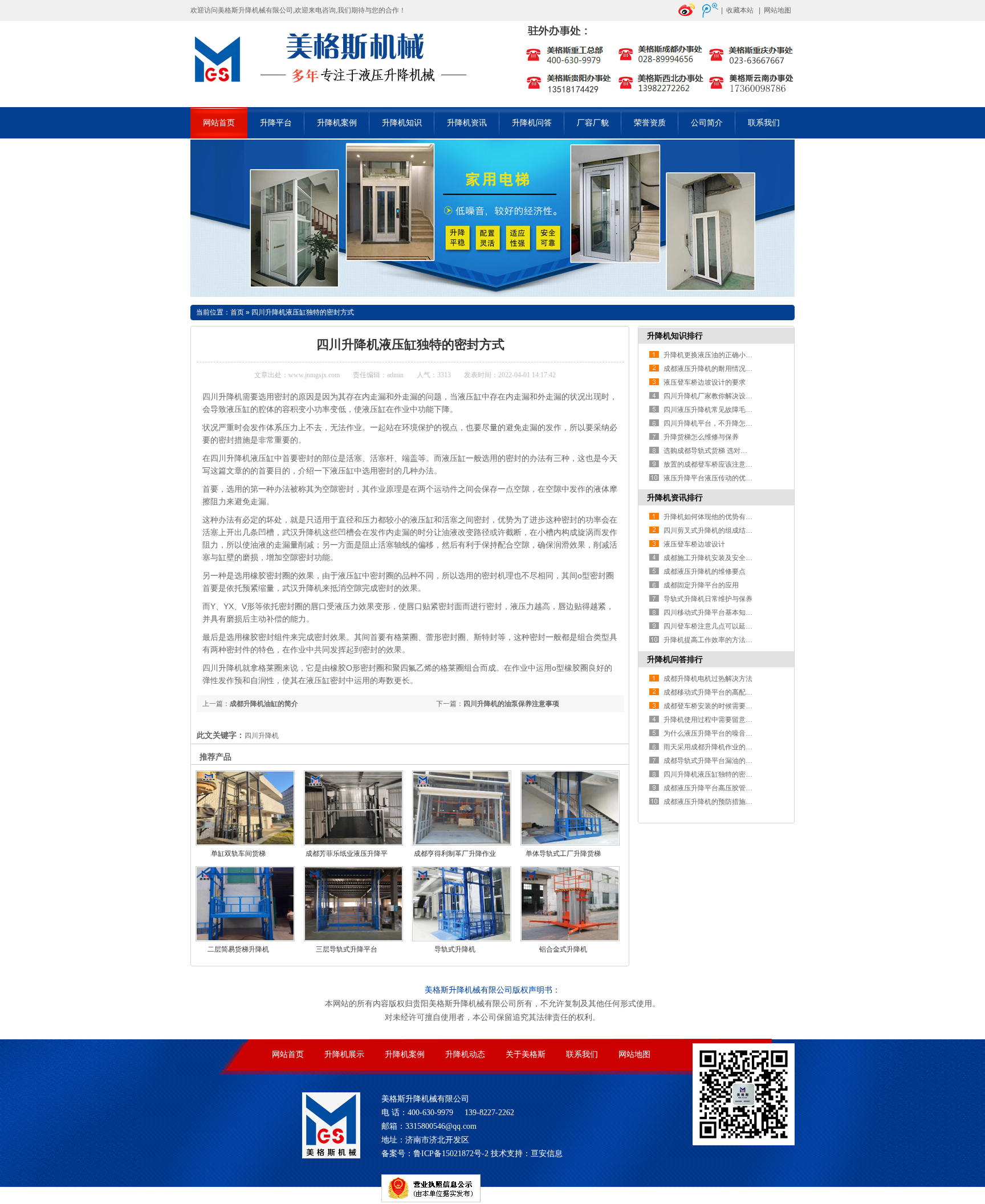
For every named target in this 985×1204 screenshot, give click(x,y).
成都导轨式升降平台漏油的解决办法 (718, 761)
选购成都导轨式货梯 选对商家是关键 (719, 451)
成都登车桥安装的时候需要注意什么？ (722, 706)
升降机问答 (532, 123)
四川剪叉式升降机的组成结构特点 (715, 530)
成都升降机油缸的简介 (264, 704)
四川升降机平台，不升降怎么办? (713, 423)
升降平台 (276, 123)
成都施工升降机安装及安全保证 (711, 558)
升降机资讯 (467, 123)
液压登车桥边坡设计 (694, 544)
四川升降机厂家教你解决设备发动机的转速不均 (735, 396)
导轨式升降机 (454, 949)
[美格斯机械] (492, 100)
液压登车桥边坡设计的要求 (705, 382)
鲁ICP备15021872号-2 (451, 1153)
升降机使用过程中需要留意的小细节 (718, 720)
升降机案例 (337, 123)
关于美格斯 (526, 1054)
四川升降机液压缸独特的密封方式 (302, 312)
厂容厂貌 (593, 123)
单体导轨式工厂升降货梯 (563, 854)
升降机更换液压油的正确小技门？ (715, 355)
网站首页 (219, 123)
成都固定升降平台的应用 (701, 585)
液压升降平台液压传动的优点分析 (715, 478)
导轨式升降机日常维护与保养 (708, 599)
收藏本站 (740, 10)
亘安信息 (547, 1153)
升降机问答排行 (675, 659)
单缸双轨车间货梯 (238, 854)
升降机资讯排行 (675, 497)
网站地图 (777, 10)
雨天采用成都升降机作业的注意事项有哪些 (728, 747)
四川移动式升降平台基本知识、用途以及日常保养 (739, 613)
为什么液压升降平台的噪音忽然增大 (718, 733)
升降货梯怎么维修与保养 (701, 437)
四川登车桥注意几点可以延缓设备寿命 (722, 626)
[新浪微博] (686, 15)
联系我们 (764, 123)
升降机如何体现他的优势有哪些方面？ (722, 517)
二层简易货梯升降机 (238, 949)
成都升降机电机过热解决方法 (708, 679)
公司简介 (707, 123)
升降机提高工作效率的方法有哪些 (715, 640)
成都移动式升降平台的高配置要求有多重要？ (732, 692)
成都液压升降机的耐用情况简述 (711, 369)
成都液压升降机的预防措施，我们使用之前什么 (735, 802)
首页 (237, 312)
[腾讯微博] (710, 15)
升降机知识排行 (675, 335)
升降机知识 (402, 123)
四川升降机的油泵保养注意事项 (511, 704)
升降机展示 (344, 1054)
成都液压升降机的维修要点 (705, 572)
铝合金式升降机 (563, 949)
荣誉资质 (650, 123)
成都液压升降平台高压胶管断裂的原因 (722, 788)
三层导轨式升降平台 (346, 949)
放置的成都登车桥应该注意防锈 (711, 464)
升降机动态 (465, 1054)
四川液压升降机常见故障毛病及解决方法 (725, 410)
